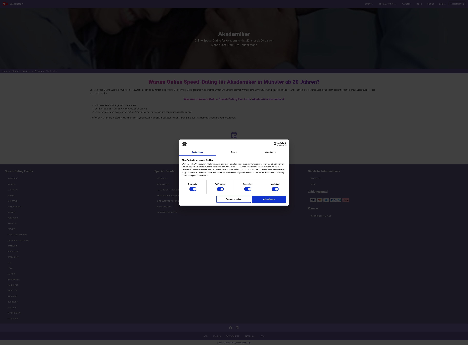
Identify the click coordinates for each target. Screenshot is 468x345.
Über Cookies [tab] (270, 152)
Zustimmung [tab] (197, 152)
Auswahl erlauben (233, 199)
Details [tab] (234, 152)
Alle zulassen (269, 199)
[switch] (220, 189)
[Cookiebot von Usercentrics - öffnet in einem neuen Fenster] (275, 144)
